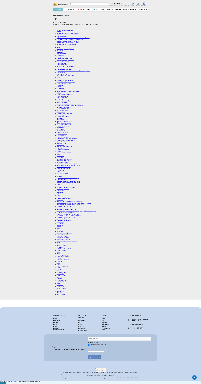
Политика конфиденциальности (58, 329)
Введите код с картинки (93, 349)
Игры (96, 9)
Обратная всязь (81, 328)
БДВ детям (80, 9)
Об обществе (56, 320)
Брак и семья (143, 9)
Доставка (80, 324)
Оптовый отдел (81, 320)
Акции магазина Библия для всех (97, 344)
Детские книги (105, 324)
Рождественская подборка (106, 329)
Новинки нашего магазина (95, 345)
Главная (55, 318)
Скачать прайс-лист (82, 330)
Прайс (102, 9)
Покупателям (81, 326)
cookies (12, 381)
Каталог (58, 9)
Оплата (79, 322)
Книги (103, 320)
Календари (104, 322)
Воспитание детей (129, 9)
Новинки (71, 9)
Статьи (55, 326)
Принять (3, 383)
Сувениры (104, 326)
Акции (89, 9)
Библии (118, 9)
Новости (110, 9)
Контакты (55, 322)
